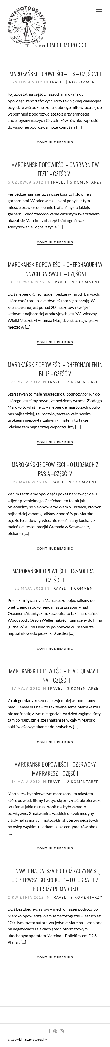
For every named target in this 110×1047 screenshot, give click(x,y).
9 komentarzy (86, 897)
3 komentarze (83, 688)
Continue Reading (55, 142)
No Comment (83, 82)
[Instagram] (62, 1031)
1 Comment (82, 588)
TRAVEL (57, 82)
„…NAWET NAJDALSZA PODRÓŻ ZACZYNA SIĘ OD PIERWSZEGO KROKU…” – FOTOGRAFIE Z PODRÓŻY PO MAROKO (55, 880)
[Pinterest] (55, 1031)
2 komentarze (83, 382)
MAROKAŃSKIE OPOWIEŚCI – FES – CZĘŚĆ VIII (55, 74)
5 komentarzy (86, 182)
